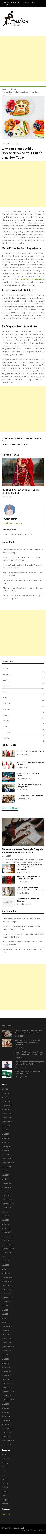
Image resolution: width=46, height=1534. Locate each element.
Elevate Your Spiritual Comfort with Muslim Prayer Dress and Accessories (29, 867)
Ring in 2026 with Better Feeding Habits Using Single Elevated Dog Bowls (22, 597)
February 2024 (7, 1183)
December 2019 (7, 1379)
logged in (14, 534)
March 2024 (6, 1179)
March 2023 (6, 1228)
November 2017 (7, 1432)
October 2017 (7, 1437)
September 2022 (8, 1249)
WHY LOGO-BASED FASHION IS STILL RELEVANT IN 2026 (22, 581)
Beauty (5, 669)
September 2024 (8, 1163)
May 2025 (5, 1138)
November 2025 (7, 1113)
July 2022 (5, 1257)
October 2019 (7, 1388)
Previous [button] (3, 479)
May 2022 (5, 1265)
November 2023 (7, 1195)
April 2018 (5, 1412)
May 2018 (5, 1408)
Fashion (26, 2)
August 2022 (6, 1253)
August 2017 (6, 1445)
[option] (23, 478)
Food (5, 692)
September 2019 (8, 1392)
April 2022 (5, 1269)
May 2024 (5, 1175)
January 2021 (6, 1330)
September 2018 (8, 1400)
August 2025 (6, 1126)
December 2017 (7, 1428)
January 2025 (6, 1150)
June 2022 (5, 1261)
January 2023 (6, 1232)
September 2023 (8, 1204)
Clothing (6, 680)
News (5, 726)
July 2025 (5, 1130)
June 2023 (5, 1216)
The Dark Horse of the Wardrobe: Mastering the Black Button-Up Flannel (22, 589)
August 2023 (6, 1208)
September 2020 (8, 1347)
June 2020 (5, 1359)
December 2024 (7, 1154)
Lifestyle (34, 2)
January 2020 (6, 1375)
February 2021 (7, 1326)
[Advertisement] (23, 58)
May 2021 (5, 1314)
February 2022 (7, 1277)
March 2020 (6, 1367)
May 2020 (5, 1363)
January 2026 (6, 1109)
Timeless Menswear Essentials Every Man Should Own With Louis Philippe (23, 551)
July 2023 (5, 1212)
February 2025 (7, 1146)
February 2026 (7, 1105)
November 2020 (7, 1338)
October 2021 (7, 1293)
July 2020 (5, 1355)
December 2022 (7, 1236)
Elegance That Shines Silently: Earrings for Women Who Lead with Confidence (23, 566)
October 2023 (7, 1199)
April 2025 (5, 1142)
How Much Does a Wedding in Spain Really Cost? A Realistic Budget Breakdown (21, 558)
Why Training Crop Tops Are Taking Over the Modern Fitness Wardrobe (22, 574)
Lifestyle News (10, 808)
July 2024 (5, 1171)
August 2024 (6, 1167)
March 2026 (6, 1101)
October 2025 (7, 1118)
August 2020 (6, 1351)
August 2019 (6, 1396)
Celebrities (7, 674)
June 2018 (5, 1404)
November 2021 (7, 1289)
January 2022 (6, 1281)
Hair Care (6, 703)
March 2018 (6, 1416)
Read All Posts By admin (13, 523)
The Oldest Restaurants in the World (30, 796)
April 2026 (5, 1097)
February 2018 (7, 1420)
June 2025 (5, 1134)
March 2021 (6, 1322)
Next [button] (43, 479)
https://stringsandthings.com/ (31, 279)
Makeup (6, 721)
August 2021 (6, 1302)
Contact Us (6, 1514)
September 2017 (8, 1441)
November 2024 (7, 1159)
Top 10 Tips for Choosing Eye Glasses (15, 444)
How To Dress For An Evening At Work (30, 751)
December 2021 (7, 1285)
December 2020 (7, 1334)
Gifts (5, 698)
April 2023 (5, 1224)
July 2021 (5, 1306)
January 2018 (6, 1424)
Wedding (6, 738)
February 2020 (7, 1371)
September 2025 (8, 1122)
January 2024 (6, 1187)
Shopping (6, 5)
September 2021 (8, 1298)
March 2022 (6, 1273)
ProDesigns (40, 1530)
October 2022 (7, 1244)
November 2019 (7, 1383)
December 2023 (7, 1191)
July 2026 (5, 1089)
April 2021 (5, 1318)
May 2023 (5, 1220)
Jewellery (6, 709)
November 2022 (7, 1240)
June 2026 (5, 1093)
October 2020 (7, 1343)
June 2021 (5, 1310)
